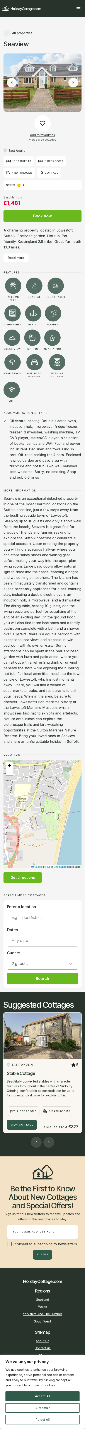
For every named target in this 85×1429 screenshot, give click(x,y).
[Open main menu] (78, 8)
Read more (16, 258)
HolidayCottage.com (25, 9)
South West (42, 1321)
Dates (12, 930)
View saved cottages (42, 139)
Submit (42, 1254)
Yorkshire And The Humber (42, 1314)
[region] (42, 1392)
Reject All (43, 1419)
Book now (42, 216)
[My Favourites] (70, 8)
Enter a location (21, 906)
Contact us (43, 1348)
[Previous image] (12, 82)
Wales (42, 1307)
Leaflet (38, 866)
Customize (42, 1408)
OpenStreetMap (56, 866)
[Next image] (73, 82)
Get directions (22, 877)
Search (42, 978)
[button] (42, 810)
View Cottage (22, 1124)
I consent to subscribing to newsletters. (45, 1244)
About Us (42, 1341)
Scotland (42, 1299)
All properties (22, 33)
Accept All (42, 1396)
